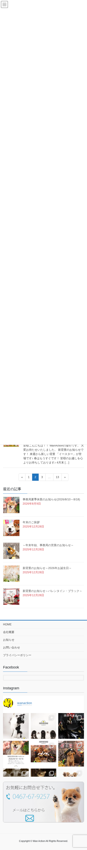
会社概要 (8, 632)
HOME (7, 624)
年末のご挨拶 (31, 522)
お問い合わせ (11, 647)
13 (57, 478)
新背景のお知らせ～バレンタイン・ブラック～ (52, 591)
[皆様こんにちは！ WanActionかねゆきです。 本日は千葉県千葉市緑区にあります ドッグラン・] (16, 726)
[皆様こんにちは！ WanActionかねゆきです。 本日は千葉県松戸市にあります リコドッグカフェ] (43, 754)
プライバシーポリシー (17, 655)
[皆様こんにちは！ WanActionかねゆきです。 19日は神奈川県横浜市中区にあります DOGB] (71, 726)
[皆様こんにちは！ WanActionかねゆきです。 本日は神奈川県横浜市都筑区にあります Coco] (43, 726)
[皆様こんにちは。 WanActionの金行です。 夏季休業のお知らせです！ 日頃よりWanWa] (16, 754)
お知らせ (8, 639)
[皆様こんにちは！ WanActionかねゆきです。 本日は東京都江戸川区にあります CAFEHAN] (71, 754)
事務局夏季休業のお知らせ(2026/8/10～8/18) (51, 499)
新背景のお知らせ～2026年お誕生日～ (47, 568)
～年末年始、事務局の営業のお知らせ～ (48, 545)
